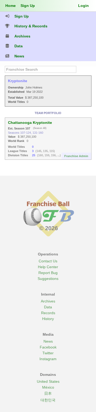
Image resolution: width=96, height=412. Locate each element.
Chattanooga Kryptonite (30, 122)
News (48, 341)
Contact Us (48, 261)
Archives (48, 301)
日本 (48, 393)
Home (10, 5)
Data (48, 307)
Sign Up (28, 5)
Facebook (48, 347)
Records (48, 313)
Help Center (48, 267)
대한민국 (48, 400)
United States (48, 381)
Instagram (48, 359)
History (48, 319)
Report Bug (48, 273)
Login (83, 5)
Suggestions (48, 278)
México (48, 387)
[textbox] (40, 69)
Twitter (48, 353)
